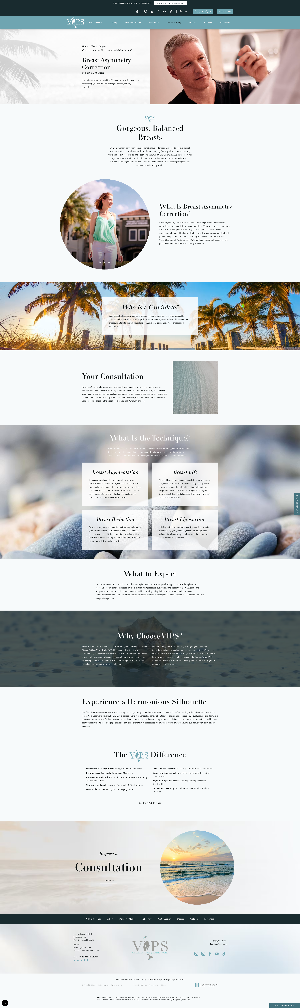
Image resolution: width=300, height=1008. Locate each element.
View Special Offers (296, 504)
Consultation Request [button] (285, 1005)
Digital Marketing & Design (209, 985)
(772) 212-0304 (186, 1000)
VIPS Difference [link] (95, 22)
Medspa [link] (192, 22)
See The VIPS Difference (150, 802)
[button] (5, 1003)
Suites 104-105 (79, 937)
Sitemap (163, 985)
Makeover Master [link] (133, 22)
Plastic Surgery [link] (174, 22)
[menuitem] (145, 11)
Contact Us (225, 11)
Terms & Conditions (140, 985)
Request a (108, 862)
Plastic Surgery (98, 47)
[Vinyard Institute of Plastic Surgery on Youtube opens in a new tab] (164, 11)
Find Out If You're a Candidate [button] (170, 3)
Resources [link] (225, 22)
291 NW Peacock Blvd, (82, 934)
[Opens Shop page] (137, 11)
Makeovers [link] (154, 22)
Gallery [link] (114, 22)
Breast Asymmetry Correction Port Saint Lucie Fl (107, 50)
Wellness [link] (208, 22)
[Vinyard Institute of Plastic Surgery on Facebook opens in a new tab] (158, 11)
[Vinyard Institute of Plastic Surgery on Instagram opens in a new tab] (145, 11)
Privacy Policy (154, 985)
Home (85, 47)
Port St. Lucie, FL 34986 (83, 940)
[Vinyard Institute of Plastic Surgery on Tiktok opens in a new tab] (170, 11)
